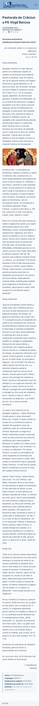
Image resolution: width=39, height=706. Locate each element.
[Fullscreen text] (15, 32)
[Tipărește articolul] (9, 32)
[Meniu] (36, 5)
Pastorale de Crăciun (11, 30)
